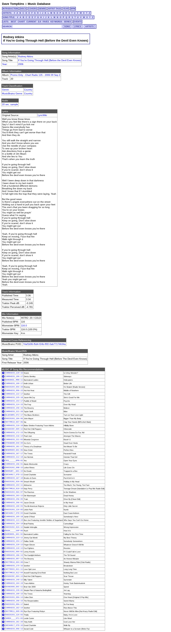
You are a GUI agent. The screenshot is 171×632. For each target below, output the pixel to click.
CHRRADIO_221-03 (14, 440)
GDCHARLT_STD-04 (14, 513)
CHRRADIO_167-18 (14, 478)
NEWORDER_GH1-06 (14, 450)
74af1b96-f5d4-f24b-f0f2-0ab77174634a (44, 344)
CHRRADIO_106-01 (14, 464)
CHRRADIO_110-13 (14, 548)
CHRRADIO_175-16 (14, 566)
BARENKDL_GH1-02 (14, 534)
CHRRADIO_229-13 (14, 545)
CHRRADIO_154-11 (14, 485)
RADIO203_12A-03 (14, 615)
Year (4, 64)
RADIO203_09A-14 (14, 597)
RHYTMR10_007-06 (14, 422)
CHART (21, 22)
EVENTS (78, 22)
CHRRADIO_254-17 (14, 541)
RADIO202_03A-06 (14, 482)
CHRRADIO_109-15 (14, 594)
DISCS (23, 9)
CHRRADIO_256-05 (14, 499)
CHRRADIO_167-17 (14, 454)
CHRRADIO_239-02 (14, 590)
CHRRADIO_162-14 (14, 608)
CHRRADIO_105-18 (14, 517)
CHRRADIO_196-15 (14, 601)
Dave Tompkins (13, 4)
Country (28, 89)
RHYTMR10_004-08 (14, 562)
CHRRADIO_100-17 (14, 383)
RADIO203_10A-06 (14, 418)
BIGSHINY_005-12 (14, 429)
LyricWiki (42, 115)
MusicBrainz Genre (12, 93)
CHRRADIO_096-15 (14, 390)
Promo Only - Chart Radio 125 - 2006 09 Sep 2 (35, 75)
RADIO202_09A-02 (14, 552)
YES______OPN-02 (14, 461)
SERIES (67, 22)
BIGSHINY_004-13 (14, 576)
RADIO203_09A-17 (14, 604)
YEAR (66, 9)
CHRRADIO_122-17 (14, 394)
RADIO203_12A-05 (14, 510)
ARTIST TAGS (54, 9)
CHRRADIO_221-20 (14, 411)
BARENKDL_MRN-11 (14, 380)
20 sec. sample (10, 104)
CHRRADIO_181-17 (14, 447)
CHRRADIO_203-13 (14, 496)
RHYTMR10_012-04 (14, 573)
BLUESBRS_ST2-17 (14, 415)
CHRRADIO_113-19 (14, 520)
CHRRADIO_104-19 (14, 583)
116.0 (24, 325)
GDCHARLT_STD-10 (14, 625)
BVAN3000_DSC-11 (14, 587)
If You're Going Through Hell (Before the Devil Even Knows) (49, 60)
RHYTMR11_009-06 (14, 611)
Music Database (39, 4)
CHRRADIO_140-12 (14, 580)
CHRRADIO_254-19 (14, 524)
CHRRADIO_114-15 (14, 404)
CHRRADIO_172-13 (14, 433)
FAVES (46, 22)
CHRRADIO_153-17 (14, 401)
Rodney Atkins (25, 56)
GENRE (42, 9)
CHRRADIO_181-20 (14, 622)
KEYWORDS (56, 22)
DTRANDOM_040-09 (14, 443)
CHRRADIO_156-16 (14, 408)
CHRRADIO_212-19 (14, 457)
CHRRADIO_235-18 (14, 397)
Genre (5, 89)
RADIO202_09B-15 (14, 468)
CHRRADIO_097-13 (14, 559)
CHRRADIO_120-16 (14, 373)
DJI (39, 22)
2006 (20, 64)
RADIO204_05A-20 (14, 387)
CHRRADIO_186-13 (14, 555)
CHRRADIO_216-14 (14, 436)
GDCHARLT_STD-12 (14, 475)
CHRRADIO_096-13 (14, 629)
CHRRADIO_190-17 (14, 376)
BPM (73, 9)
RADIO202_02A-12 (14, 527)
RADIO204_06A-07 (14, 492)
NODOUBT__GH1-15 (14, 471)
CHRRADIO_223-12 (14, 538)
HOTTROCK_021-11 (14, 569)
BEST (13, 22)
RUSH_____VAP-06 (14, 531)
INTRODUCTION (10, 9)
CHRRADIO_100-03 (14, 506)
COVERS (32, 9)
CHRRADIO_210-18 (14, 426)
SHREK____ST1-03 (14, 618)
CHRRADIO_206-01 (14, 503)
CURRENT (31, 22)
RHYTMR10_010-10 (14, 489)
